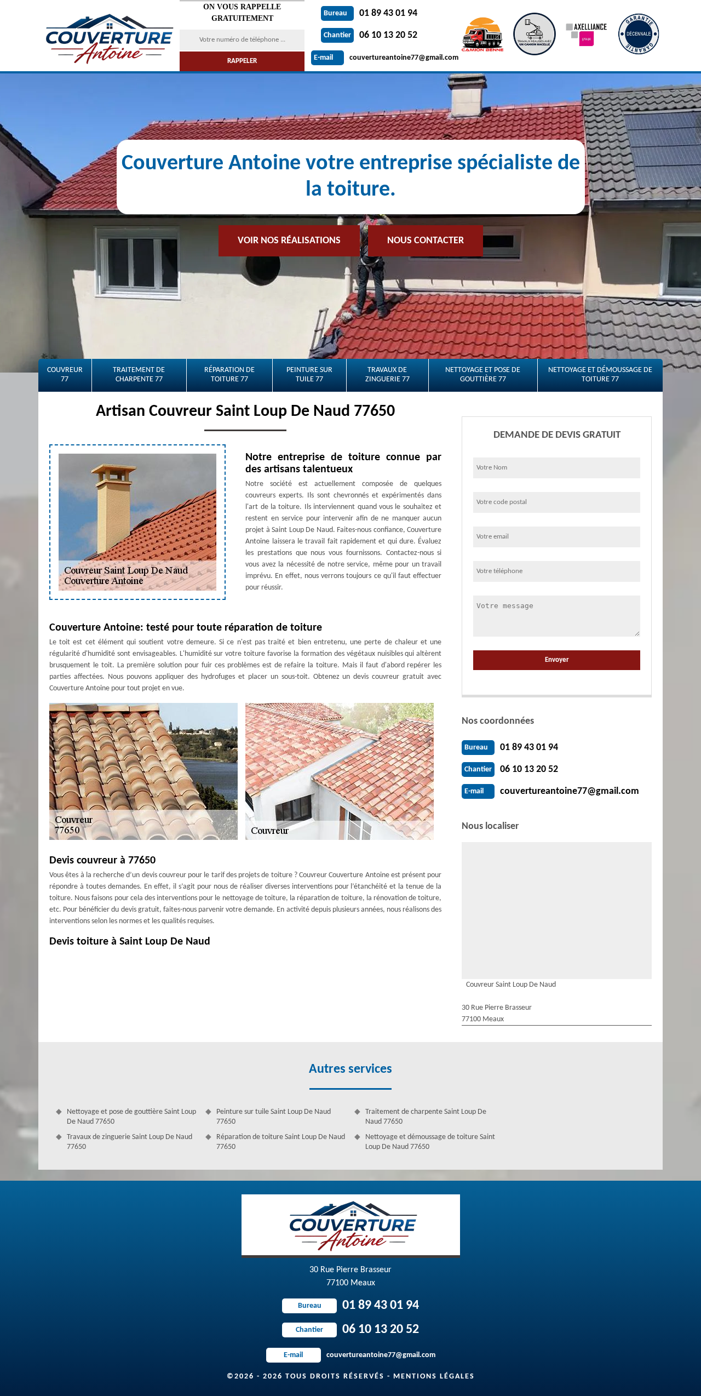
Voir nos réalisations (289, 241)
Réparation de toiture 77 (229, 375)
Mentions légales (434, 1376)
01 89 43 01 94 (370, 13)
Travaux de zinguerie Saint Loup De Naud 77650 (129, 1142)
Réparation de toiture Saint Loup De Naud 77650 (280, 1142)
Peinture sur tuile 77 (309, 375)
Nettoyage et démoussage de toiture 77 (600, 375)
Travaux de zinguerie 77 (387, 375)
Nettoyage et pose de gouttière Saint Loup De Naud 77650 (131, 1117)
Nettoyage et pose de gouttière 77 (482, 375)
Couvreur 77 (65, 375)
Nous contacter (425, 241)
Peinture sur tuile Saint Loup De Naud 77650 (273, 1117)
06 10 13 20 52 (370, 35)
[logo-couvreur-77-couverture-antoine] (107, 35)
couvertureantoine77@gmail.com (386, 58)
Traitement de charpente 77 (139, 375)
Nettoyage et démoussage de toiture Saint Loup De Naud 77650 (430, 1142)
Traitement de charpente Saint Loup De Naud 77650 (425, 1117)
